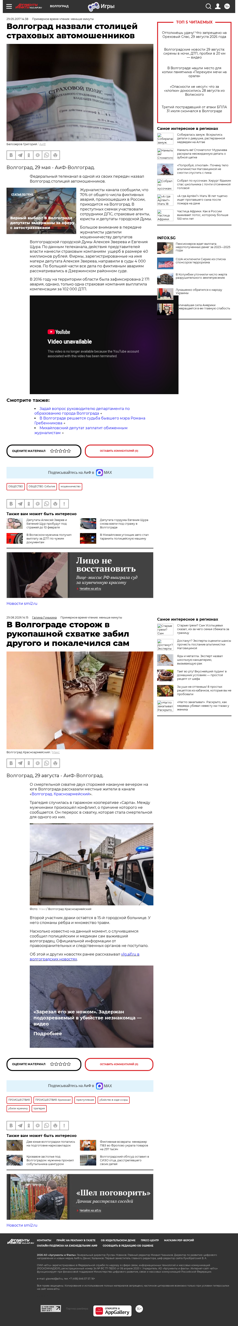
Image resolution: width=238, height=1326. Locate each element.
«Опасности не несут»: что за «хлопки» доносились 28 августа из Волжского (194, 91)
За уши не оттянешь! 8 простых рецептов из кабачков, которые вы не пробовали (204, 690)
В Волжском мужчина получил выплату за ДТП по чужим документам (49, 538)
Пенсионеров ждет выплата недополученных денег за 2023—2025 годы (203, 247)
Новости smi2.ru (22, 603)
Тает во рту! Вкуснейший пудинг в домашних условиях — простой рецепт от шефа (202, 675)
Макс (56, 752)
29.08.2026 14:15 (17, 617)
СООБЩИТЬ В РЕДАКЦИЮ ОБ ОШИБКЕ (128, 1245)
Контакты (44, 1240)
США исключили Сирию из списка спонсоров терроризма (201, 261)
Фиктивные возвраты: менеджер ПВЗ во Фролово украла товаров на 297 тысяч (124, 1145)
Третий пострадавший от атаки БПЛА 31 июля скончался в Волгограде (194, 109)
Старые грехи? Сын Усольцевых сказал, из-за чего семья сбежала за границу (203, 629)
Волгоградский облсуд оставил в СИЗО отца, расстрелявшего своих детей (124, 1160)
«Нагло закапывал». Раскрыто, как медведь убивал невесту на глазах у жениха (203, 705)
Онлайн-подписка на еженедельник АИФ (67, 1245)
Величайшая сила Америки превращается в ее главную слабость (203, 307)
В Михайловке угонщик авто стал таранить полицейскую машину (124, 536)
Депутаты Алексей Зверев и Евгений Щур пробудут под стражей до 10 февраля (46, 523)
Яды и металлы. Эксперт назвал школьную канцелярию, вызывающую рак (200, 659)
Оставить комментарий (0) (119, 450)
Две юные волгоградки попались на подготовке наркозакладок (50, 1143)
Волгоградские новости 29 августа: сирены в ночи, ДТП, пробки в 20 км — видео (194, 53)
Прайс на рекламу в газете (76, 1240)
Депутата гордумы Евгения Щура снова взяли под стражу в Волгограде (124, 523)
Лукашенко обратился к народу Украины (199, 291)
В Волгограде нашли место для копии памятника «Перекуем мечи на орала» (194, 72)
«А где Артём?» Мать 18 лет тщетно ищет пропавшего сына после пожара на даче (202, 199)
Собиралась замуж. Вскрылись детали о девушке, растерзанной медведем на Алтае (201, 138)
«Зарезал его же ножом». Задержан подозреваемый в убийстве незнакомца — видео (87, 1018)
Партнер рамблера (77, 1308)
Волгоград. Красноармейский (61, 794)
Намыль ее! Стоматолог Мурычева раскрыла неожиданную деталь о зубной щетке (202, 153)
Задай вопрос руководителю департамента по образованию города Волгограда (82, 411)
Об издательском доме (118, 1240)
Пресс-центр (150, 1240)
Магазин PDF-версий (179, 1240)
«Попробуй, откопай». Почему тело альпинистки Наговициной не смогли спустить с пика (202, 169)
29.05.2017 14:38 (17, 19)
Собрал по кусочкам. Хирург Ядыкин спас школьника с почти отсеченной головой (204, 184)
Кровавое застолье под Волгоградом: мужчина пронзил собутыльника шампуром (50, 1160)
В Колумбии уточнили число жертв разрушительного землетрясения (201, 276)
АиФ (42, 144)
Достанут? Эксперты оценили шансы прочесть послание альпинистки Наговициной (204, 644)
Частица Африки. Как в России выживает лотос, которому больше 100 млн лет (202, 215)
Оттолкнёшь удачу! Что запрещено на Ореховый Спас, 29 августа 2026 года (194, 35)
